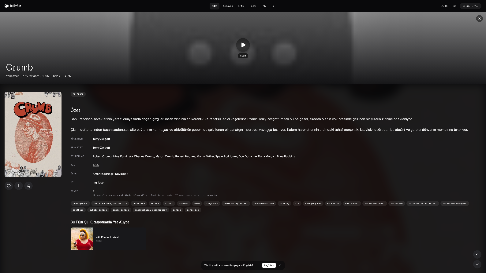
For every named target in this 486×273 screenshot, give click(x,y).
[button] (444, 6)
